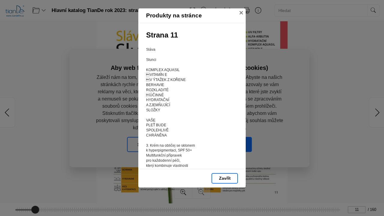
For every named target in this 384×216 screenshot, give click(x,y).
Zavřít (225, 178)
